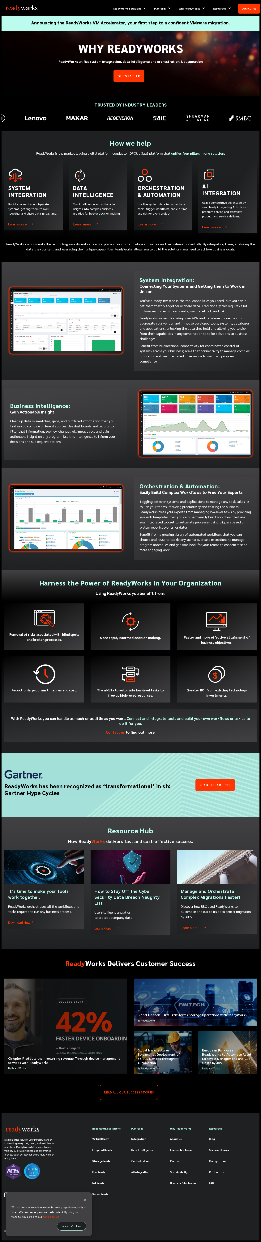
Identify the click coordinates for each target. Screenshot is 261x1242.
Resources (219, 8)
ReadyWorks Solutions (127, 8)
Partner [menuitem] (175, 1161)
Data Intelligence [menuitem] (142, 1150)
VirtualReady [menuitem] (100, 1138)
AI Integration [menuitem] (140, 1172)
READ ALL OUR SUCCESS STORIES (129, 1092)
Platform (160, 8)
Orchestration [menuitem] (140, 1161)
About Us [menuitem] (176, 1138)
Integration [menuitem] (138, 1138)
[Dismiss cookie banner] (85, 1200)
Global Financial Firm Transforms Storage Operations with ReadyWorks (192, 1015)
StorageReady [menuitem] (101, 1161)
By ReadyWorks (17, 1068)
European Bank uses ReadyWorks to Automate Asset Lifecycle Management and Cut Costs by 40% (226, 1056)
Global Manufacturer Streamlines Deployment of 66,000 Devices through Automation (159, 1056)
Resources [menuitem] (215, 1128)
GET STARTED (129, 76)
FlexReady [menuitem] (98, 1172)
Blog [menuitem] (212, 1138)
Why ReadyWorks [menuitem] (180, 1128)
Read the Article (215, 785)
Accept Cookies (71, 1226)
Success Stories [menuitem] (219, 1150)
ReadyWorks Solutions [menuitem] (106, 1128)
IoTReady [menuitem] (98, 1183)
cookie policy (50, 1216)
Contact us (115, 732)
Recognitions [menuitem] (217, 1161)
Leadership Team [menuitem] (181, 1150)
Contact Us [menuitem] (216, 1172)
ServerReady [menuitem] (100, 1194)
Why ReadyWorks (189, 8)
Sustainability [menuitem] (179, 1172)
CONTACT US (249, 8)
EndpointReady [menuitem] (102, 1150)
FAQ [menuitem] (211, 1183)
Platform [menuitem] (137, 1128)
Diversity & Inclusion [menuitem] (183, 1183)
